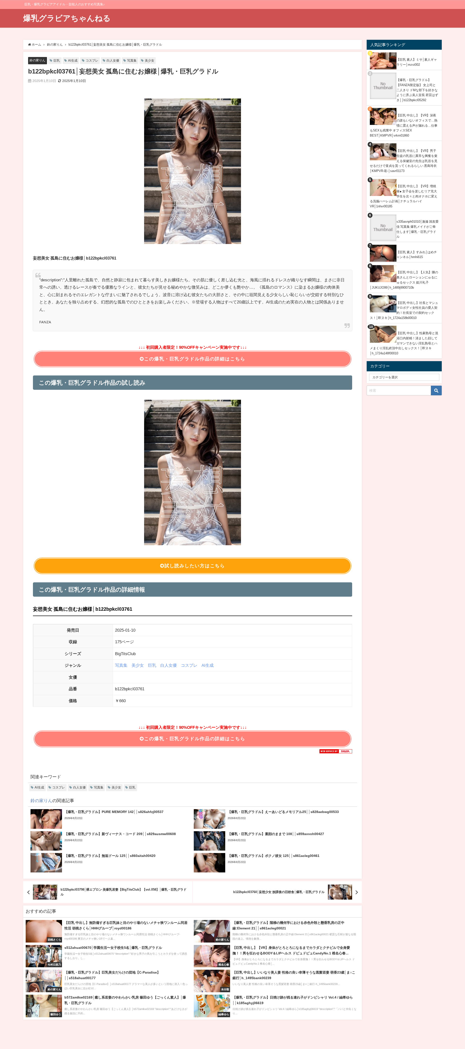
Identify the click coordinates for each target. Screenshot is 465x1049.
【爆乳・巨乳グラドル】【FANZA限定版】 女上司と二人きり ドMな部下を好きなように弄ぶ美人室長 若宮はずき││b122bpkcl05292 (417, 90)
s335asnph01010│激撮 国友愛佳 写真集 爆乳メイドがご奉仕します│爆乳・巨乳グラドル (417, 229)
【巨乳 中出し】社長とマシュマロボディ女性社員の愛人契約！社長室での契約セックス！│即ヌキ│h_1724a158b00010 (404, 310)
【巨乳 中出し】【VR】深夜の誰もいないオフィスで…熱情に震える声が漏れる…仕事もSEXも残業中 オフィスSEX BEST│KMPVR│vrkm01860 (403, 125)
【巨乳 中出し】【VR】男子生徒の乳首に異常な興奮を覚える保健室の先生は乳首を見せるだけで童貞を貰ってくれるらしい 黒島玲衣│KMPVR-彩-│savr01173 (403, 160)
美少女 (149, 60)
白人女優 (113, 60)
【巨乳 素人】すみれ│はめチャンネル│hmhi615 (416, 255)
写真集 (132, 60)
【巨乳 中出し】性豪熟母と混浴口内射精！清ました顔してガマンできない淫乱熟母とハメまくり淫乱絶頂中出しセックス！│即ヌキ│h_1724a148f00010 (404, 343)
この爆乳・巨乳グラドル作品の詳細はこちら (194, 359)
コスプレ (92, 60)
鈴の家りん (37, 60)
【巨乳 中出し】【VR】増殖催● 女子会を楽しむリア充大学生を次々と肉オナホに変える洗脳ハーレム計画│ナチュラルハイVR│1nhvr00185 (403, 196)
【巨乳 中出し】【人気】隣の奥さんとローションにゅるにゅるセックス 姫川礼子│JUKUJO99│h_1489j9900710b (404, 280)
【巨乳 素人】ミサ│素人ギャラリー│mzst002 (416, 62)
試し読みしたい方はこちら (194, 565)
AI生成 (73, 60)
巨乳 (57, 60)
